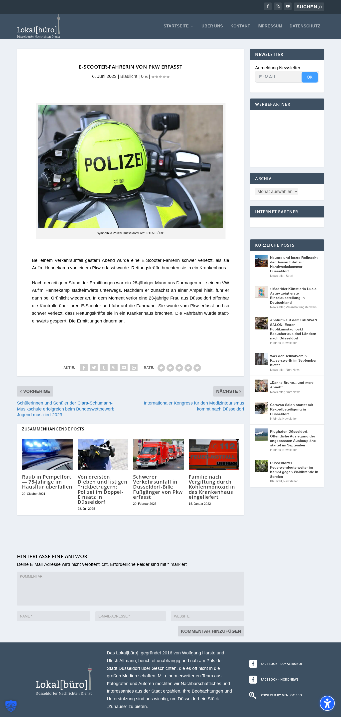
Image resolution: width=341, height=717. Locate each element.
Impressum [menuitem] (270, 26)
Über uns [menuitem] (212, 26)
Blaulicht (128, 76)
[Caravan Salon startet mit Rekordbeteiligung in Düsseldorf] (261, 408)
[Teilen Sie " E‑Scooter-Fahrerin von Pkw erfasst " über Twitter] (94, 368)
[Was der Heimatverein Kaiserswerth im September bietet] (261, 359)
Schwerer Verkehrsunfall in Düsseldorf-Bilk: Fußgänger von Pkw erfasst (158, 486)
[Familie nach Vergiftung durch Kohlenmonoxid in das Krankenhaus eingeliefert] (214, 454)
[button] (11, 706)
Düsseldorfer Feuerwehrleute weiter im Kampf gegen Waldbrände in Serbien (294, 470)
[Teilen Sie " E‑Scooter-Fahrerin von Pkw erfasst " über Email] (124, 368)
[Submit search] (320, 7)
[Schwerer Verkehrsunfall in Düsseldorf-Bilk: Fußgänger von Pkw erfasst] (158, 454)
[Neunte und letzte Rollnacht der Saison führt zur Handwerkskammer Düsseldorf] (261, 261)
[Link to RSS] (278, 6)
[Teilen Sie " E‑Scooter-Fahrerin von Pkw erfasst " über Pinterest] (114, 368)
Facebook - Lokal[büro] (281, 664)
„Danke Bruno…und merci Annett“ (292, 385)
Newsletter (277, 276)
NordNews (293, 370)
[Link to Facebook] (268, 6)
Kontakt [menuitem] (240, 26)
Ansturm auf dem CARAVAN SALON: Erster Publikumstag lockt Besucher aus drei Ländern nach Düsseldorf (293, 329)
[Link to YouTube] (288, 6)
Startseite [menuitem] (176, 26)
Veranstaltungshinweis (301, 307)
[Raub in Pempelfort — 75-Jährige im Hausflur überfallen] (47, 454)
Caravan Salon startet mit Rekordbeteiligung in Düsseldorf (291, 409)
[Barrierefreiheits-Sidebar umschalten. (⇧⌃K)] (327, 703)
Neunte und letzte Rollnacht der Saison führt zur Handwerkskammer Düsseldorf (294, 264)
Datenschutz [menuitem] (305, 26)
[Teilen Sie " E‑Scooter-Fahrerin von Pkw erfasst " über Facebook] (84, 368)
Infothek (275, 343)
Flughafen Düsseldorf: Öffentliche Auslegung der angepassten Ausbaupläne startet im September (293, 438)
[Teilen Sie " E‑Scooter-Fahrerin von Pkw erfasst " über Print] (134, 368)
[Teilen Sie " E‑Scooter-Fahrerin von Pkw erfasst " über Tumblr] (104, 368)
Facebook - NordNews (280, 679)
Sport (289, 276)
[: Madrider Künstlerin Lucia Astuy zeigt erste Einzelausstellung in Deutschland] (261, 292)
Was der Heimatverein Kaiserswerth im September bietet (293, 360)
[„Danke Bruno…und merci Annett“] (261, 386)
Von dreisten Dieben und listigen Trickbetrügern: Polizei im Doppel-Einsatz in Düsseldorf (103, 489)
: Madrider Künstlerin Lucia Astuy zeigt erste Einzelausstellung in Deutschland (293, 296)
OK (310, 77)
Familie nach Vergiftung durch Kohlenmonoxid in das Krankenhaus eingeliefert (212, 486)
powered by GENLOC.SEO (281, 695)
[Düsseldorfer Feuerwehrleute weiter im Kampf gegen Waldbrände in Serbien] (261, 466)
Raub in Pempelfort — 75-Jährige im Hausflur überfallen (47, 481)
